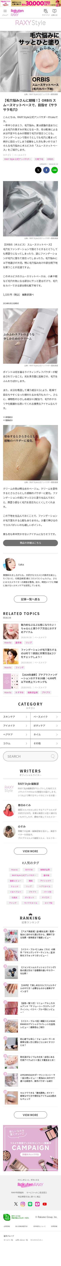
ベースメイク (20, 154)
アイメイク (9, 725)
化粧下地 (39, 159)
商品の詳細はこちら (30, 542)
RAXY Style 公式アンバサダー (17, 159)
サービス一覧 (8, 1240)
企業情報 (7, 1226)
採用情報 (54, 1226)
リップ (29, 642)
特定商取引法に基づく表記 (29, 1197)
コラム (6, 743)
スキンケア (9, 716)
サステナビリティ (36, 1240)
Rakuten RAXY (18, 12)
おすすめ (19, 692)
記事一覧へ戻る (30, 599)
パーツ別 (47, 891)
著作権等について (39, 1226)
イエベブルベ (15, 891)
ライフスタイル (30, 902)
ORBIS (50, 159)
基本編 (18, 642)
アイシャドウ (45, 880)
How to (7, 642)
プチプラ (46, 692)
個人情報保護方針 (21, 1226)
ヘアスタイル (44, 886)
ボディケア (39, 725)
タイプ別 (48, 902)
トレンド (14, 886)
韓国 (31, 880)
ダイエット (29, 897)
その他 (37, 743)
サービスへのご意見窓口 (36, 1193)
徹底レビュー (15, 880)
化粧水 (14, 897)
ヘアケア (8, 734)
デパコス (45, 897)
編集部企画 (33, 692)
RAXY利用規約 (17, 1193)
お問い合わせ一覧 (22, 1240)
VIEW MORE (30, 851)
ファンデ (19, 667)
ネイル (37, 734)
